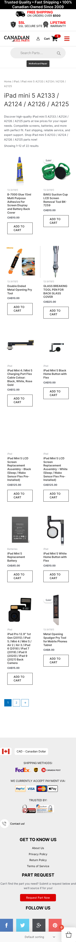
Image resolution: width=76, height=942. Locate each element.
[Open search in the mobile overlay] (38, 52)
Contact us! (17, 823)
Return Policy (38, 860)
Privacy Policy (38, 854)
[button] (38, 63)
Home (7, 81)
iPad (16, 81)
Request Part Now (38, 897)
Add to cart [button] (19, 228)
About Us (38, 848)
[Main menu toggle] (67, 39)
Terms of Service (38, 866)
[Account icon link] (38, 38)
